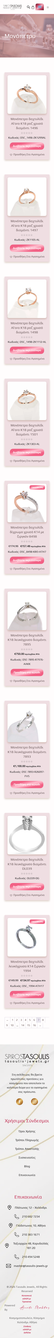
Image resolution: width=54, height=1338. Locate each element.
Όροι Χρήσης (27, 1131)
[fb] (19, 1101)
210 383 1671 (31, 1234)
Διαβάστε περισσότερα (27, 145)
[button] (29, 7)
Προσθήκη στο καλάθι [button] (27, 672)
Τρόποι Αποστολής (27, 1148)
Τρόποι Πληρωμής (27, 1140)
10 (12, 1025)
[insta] (34, 1101)
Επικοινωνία (27, 1175)
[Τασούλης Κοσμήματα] (12, 7)
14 (22, 1025)
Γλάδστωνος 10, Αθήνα (31, 1225)
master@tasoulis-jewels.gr (31, 1265)
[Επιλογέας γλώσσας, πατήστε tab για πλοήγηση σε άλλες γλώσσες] (40, 7)
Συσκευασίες (27, 1157)
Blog (27, 1166)
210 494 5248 (31, 1256)
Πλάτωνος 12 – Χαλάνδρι (31, 1207)
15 (28, 1025)
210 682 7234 (31, 1216)
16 (34, 1025)
